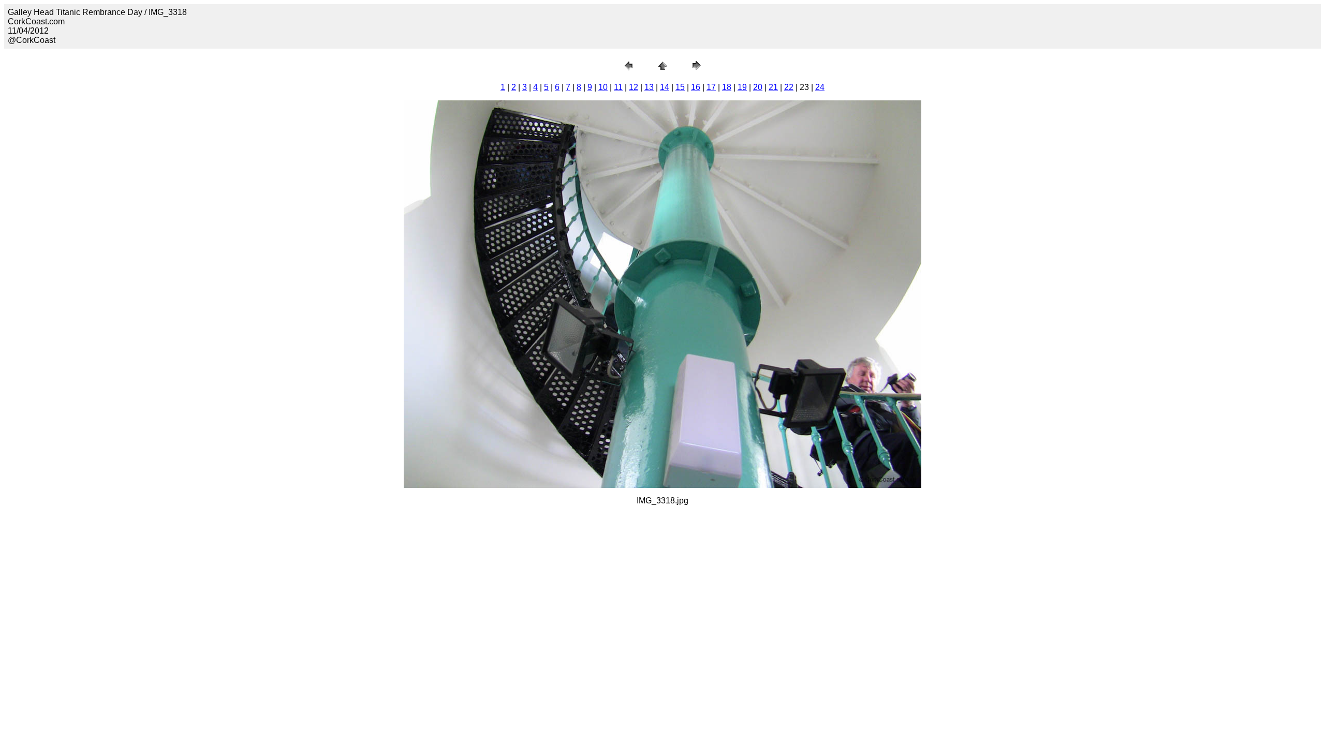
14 (664, 87)
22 (788, 87)
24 (820, 87)
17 (711, 87)
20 (757, 87)
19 (742, 87)
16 (695, 87)
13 (649, 87)
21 (773, 87)
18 (726, 87)
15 (680, 87)
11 (618, 87)
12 (633, 87)
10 (603, 87)
